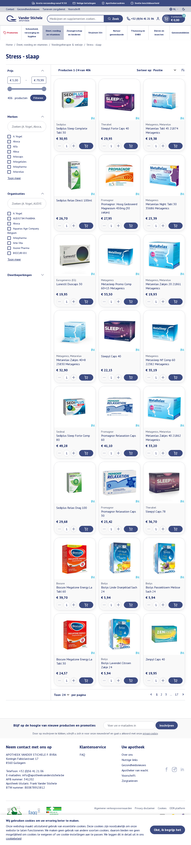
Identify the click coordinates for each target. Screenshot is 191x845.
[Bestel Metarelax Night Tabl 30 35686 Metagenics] (175, 226)
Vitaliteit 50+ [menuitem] (97, 33)
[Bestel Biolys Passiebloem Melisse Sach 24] (175, 605)
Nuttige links (130, 760)
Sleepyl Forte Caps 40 (115, 128)
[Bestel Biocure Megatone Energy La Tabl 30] (86, 680)
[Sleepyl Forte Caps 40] (119, 99)
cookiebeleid (13, 838)
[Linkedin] (182, 769)
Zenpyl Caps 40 (155, 659)
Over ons (127, 754)
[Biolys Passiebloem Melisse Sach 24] (164, 558)
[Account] (158, 19)
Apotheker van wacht (135, 770)
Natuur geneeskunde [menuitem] (118, 32)
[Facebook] (166, 769)
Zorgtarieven (130, 781)
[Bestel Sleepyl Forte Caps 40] (131, 146)
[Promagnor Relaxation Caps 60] (119, 407)
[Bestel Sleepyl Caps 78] (175, 529)
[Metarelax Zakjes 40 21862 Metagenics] (164, 407)
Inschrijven (166, 725)
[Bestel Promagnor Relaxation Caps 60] (131, 453)
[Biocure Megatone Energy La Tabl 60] (75, 558)
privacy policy (150, 733)
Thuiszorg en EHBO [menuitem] (139, 32)
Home (9, 44)
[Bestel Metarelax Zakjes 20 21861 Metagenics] (175, 301)
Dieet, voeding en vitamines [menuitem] (55, 32)
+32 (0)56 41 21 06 (31, 771)
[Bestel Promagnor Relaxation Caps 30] (131, 529)
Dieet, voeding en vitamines (32, 44)
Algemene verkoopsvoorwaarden (113, 808)
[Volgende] (182, 694)
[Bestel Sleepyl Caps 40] (131, 377)
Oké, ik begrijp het (167, 830)
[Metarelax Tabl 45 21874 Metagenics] (164, 99)
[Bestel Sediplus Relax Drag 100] (86, 529)
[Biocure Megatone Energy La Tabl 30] (75, 634)
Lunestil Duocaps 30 (69, 284)
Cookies (162, 808)
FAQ (82, 754)
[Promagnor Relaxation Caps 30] (119, 482)
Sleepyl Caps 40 (111, 356)
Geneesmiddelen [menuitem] (181, 33)
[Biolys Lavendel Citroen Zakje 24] (119, 634)
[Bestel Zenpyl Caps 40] (175, 680)
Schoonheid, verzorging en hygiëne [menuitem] (33, 32)
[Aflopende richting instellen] (183, 70)
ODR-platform (177, 808)
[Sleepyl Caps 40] (119, 331)
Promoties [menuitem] (12, 32)
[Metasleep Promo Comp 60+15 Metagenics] (119, 255)
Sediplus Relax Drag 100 (71, 508)
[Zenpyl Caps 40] (164, 634)
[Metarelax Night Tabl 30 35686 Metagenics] (164, 175)
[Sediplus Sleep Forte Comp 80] (75, 407)
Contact (10, 9)
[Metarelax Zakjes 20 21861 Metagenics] (164, 255)
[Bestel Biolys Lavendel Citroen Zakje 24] (131, 680)
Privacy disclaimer (145, 808)
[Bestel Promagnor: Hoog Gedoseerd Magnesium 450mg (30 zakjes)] (131, 226)
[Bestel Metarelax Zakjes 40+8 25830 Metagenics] (86, 377)
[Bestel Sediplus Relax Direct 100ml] (86, 226)
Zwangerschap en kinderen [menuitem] (76, 32)
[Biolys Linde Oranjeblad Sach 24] (119, 558)
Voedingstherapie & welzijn (67, 44)
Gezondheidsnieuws (28, 9)
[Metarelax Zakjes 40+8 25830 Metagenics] (75, 331)
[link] (151, 694)
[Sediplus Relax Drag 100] (75, 482)
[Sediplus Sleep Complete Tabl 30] (75, 99)
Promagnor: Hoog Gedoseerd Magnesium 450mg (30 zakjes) (119, 208)
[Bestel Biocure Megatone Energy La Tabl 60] (86, 605)
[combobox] (75, 18)
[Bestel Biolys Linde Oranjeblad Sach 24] (131, 605)
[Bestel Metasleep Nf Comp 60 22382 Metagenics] (175, 377)
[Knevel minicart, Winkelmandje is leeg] (166, 18)
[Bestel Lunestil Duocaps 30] (86, 301)
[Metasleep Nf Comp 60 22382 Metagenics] (164, 331)
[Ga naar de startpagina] (24, 18)
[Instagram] (174, 769)
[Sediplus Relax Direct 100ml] (75, 175)
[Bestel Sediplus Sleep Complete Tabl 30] (86, 146)
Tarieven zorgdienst (54, 9)
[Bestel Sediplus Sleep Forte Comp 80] (86, 453)
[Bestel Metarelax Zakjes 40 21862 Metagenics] (175, 453)
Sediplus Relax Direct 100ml (74, 200)
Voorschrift (74, 9)
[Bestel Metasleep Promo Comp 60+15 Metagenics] (131, 301)
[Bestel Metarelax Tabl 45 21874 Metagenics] (175, 146)
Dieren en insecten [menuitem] (162, 32)
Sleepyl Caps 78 (156, 511)
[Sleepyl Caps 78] (164, 482)
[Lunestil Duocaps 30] (75, 255)
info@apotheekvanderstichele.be (43, 775)
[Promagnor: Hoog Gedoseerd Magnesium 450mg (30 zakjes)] (119, 175)
